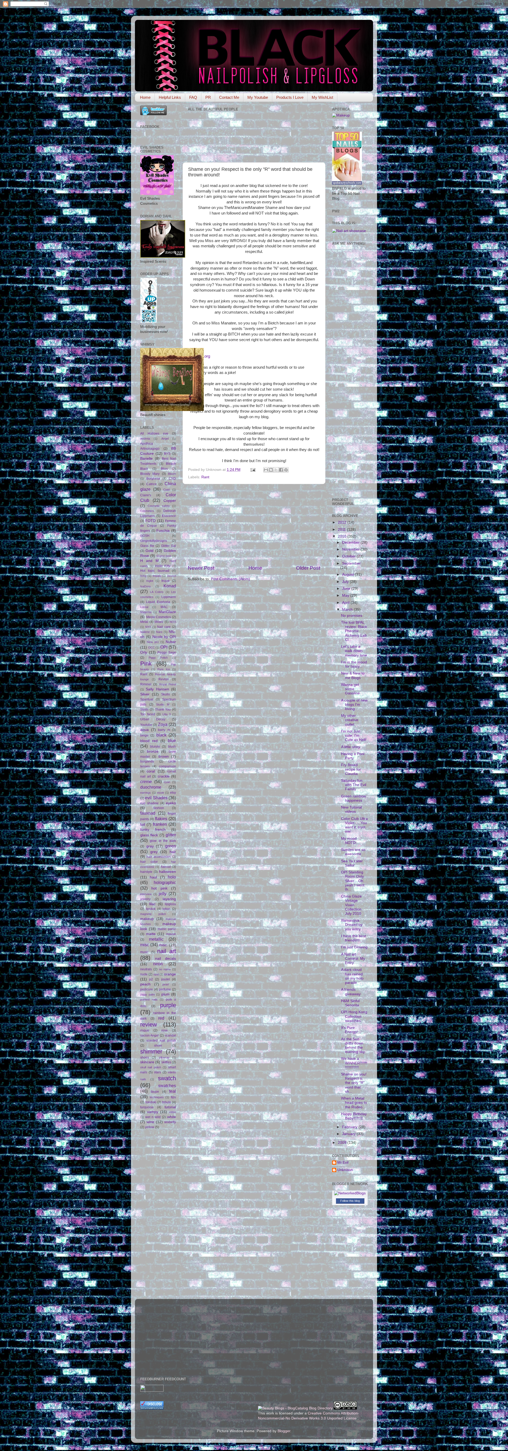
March (348, 609)
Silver (144, 694)
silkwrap (164, 1057)
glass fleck (149, 835)
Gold (149, 551)
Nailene (145, 631)
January (349, 1134)
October (349, 556)
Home (145, 97)
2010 (342, 536)
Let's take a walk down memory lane (354, 651)
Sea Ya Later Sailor (352, 863)
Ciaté (166, 489)
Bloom (172, 473)
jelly (162, 893)
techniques (157, 1097)
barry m (164, 730)
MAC (164, 607)
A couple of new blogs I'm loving (354, 704)
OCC (151, 647)
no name (165, 969)
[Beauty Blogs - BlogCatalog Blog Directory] (295, 1408)
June (346, 589)
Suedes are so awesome (353, 852)
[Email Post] (252, 470)
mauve (171, 934)
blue (172, 740)
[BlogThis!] (271, 469)
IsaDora (145, 586)
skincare (147, 1062)
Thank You (163, 709)
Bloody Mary (150, 474)
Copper (170, 501)
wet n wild (153, 1117)
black (161, 735)
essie (160, 792)
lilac (152, 904)
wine (150, 1122)
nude (144, 974)
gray (150, 846)
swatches (167, 1085)
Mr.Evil (342, 1162)
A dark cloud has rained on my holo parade (352, 976)
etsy (173, 792)
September (351, 563)
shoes (144, 1057)
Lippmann (168, 597)
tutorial (170, 1107)
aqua (144, 730)
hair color (149, 862)
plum (165, 994)
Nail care (164, 627)
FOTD (150, 521)
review (148, 1024)
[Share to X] (276, 469)
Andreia (145, 438)
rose (164, 1030)
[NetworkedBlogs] (350, 1193)
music (144, 952)
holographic (165, 882)
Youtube (146, 725)
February (350, 1127)
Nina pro (152, 642)
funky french (153, 830)
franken (160, 824)
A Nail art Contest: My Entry (353, 958)
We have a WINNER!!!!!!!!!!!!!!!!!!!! (354, 1063)
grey (154, 852)
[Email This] (266, 469)
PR (208, 97)
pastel (165, 979)
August (348, 575)
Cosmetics (147, 510)
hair (173, 852)
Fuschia (163, 531)
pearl (165, 984)
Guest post (164, 555)
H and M (149, 561)
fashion (158, 808)
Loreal (144, 607)
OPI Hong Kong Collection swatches (354, 1016)
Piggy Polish (158, 657)
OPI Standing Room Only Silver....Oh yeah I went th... (352, 880)
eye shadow (149, 803)
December (351, 542)
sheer (158, 1045)
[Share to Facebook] (281, 469)
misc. (163, 945)
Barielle (146, 459)
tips (173, 1097)
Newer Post (201, 568)
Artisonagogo (150, 448)
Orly (143, 652)
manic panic (167, 929)
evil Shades (156, 797)
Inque (165, 581)
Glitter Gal (168, 546)
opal (156, 974)
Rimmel (145, 684)
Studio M (162, 704)
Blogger (284, 1431)
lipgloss (170, 904)
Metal (144, 622)
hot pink (159, 888)
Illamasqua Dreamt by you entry (351, 924)
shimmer (151, 1051)
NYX (148, 626)
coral (151, 771)
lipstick (151, 909)
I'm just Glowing (354, 947)
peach (145, 984)
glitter (171, 834)
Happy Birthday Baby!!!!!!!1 (354, 1116)
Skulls (165, 694)
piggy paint (147, 994)
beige (144, 735)
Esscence (169, 516)
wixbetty (170, 1122)
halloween (167, 872)
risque (144, 1030)
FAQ (193, 97)
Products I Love (289, 97)
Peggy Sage (166, 652)
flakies (161, 818)
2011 (342, 530)
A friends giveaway (351, 992)
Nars (159, 631)
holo (172, 876)
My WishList (322, 97)
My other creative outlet (349, 720)
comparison (167, 766)
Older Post (308, 568)
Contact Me (229, 97)
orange (170, 974)
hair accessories (159, 857)
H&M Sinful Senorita (350, 1003)
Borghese (153, 478)
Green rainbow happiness (353, 798)
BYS (167, 454)
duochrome (150, 787)
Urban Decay (152, 719)
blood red (149, 741)
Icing (143, 575)
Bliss (164, 469)
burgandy (147, 761)
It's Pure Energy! (349, 1030)
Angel (165, 438)
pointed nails (149, 999)
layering (169, 899)
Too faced (147, 714)
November (351, 549)
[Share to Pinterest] (286, 469)
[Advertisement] (254, 524)
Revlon (163, 679)
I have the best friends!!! (353, 938)
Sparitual (146, 699)
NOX (173, 621)
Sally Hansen (157, 689)
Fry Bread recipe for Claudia (351, 769)
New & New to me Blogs (353, 675)
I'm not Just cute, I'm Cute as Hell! (353, 735)
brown (163, 756)
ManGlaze (167, 612)
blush (172, 746)
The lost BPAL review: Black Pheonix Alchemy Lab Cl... (354, 631)
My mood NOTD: (349, 841)
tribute (166, 1102)
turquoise (147, 1107)
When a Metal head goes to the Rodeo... (354, 1102)
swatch (167, 1078)
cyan (167, 782)
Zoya (162, 724)
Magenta (145, 612)
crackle (164, 776)
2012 (342, 522)
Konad (170, 585)
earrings (145, 792)
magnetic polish (153, 914)
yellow (149, 1127)
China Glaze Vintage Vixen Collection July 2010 (351, 905)
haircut (166, 867)
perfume (165, 989)
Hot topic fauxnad (154, 571)
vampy (152, 1112)
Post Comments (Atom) (230, 579)
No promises (351, 616)
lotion (166, 909)
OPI (163, 647)
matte (151, 934)
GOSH (144, 536)
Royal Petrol (167, 684)
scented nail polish (161, 1040)
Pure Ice (163, 669)
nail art (166, 951)
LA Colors (157, 591)
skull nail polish (150, 1067)
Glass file (147, 546)
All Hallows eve (154, 433)
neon (158, 963)
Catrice (151, 484)
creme (146, 781)
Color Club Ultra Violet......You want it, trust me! (354, 825)
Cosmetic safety (159, 505)
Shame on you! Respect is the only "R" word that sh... (353, 1082)
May (346, 595)
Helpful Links (170, 97)
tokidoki (150, 1102)
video (172, 1112)
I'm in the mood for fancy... (354, 664)
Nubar (171, 642)
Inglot (149, 580)
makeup (147, 919)
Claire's (145, 495)
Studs (144, 709)
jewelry (145, 899)
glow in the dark (163, 841)
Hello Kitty (162, 566)
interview (146, 894)
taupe (155, 1091)
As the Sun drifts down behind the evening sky (353, 1045)
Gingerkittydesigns (153, 541)
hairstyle (146, 872)
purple (168, 1005)
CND (172, 478)
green (170, 845)
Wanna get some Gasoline (350, 689)
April (346, 603)
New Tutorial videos (351, 809)
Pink (146, 663)
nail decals (165, 959)
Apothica (146, 443)
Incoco (171, 575)
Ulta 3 (166, 714)
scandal (170, 1035)
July (346, 582)
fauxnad (147, 813)
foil (142, 825)
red (161, 1018)
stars (157, 1072)
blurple (155, 746)
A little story (350, 747)
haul (153, 877)
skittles (166, 1062)
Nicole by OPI (164, 637)
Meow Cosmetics (158, 617)
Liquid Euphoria (158, 602)
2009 (342, 1143)
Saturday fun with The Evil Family (353, 785)
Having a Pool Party (352, 756)
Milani (159, 622)
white (171, 1117)
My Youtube (257, 97)
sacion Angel (149, 1035)
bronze (152, 751)
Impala (157, 575)
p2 (151, 979)
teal (172, 1091)
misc (144, 944)
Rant (205, 477)
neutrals (146, 969)
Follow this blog (350, 1200)
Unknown (345, 1170)
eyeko (171, 803)
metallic (156, 939)
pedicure (146, 989)
